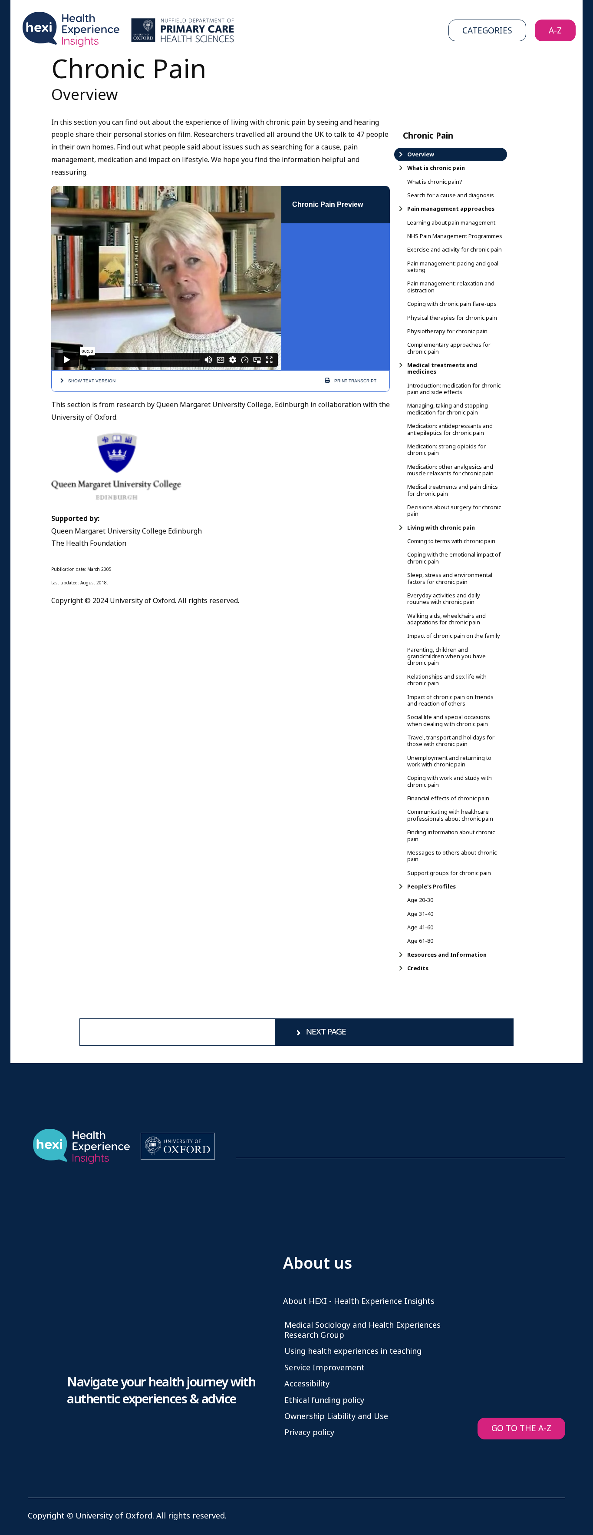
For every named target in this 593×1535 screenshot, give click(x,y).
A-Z (555, 30)
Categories (487, 30)
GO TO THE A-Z (521, 1428)
